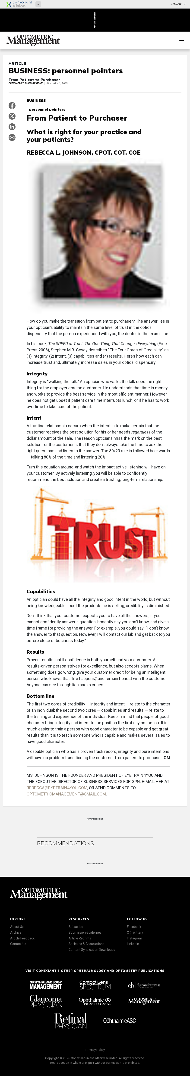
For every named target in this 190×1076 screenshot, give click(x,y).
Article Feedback (22, 938)
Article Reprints (80, 938)
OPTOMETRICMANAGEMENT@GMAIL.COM (66, 794)
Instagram (134, 938)
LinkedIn (133, 944)
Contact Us (18, 944)
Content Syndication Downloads (92, 949)
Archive (15, 932)
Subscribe (76, 927)
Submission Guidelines (85, 932)
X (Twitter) (135, 932)
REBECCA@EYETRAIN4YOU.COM (57, 787)
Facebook (134, 927)
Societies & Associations (86, 944)
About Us (17, 927)
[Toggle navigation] (181, 40)
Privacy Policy (95, 1049)
